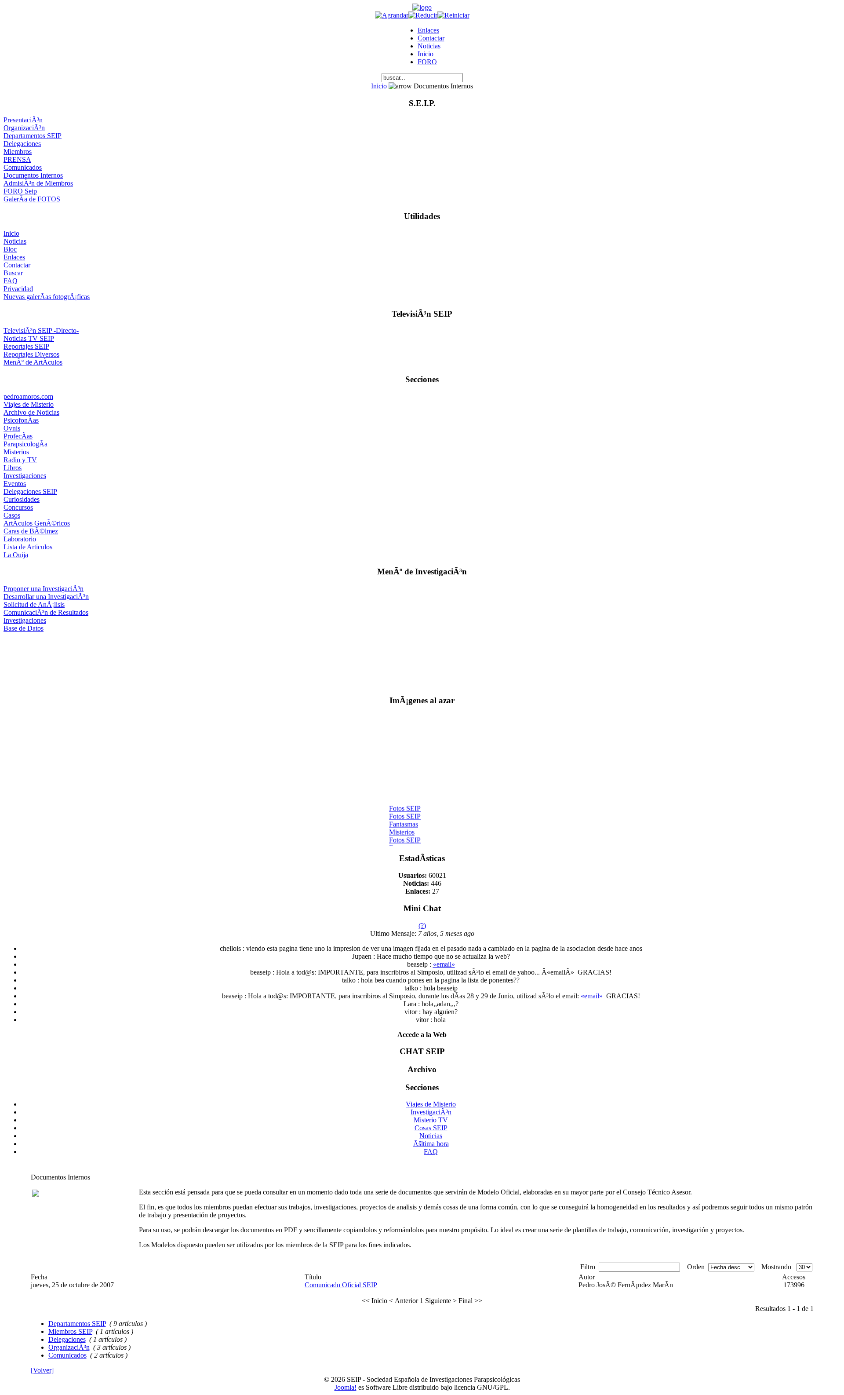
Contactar (431, 38)
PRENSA (17, 159)
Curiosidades (22, 499)
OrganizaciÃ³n (24, 127)
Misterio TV (431, 1120)
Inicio (425, 54)
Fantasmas (403, 820)
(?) (422, 925)
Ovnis (12, 428)
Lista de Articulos (28, 547)
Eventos (15, 483)
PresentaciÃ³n (23, 120)
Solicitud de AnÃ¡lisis (34, 604)
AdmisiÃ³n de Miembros (38, 183)
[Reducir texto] (422, 15)
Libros (13, 467)
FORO (427, 62)
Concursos (18, 507)
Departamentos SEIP (33, 135)
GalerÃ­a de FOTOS (32, 199)
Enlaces (428, 30)
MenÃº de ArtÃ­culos (33, 362)
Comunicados (23, 167)
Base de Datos (24, 628)
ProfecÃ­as (18, 436)
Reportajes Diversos (31, 354)
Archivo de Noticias (31, 412)
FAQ (11, 281)
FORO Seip (20, 191)
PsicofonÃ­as (21, 420)
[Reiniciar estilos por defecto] (453, 15)
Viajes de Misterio (29, 404)
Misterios (16, 452)
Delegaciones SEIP (30, 491)
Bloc (10, 249)
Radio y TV (20, 460)
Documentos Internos (33, 175)
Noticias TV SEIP (29, 338)
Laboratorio (20, 539)
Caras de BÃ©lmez (31, 531)
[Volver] (42, 1370)
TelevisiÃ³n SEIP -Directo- (41, 330)
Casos (12, 515)
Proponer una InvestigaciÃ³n (44, 588)
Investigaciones (25, 475)
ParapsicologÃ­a (25, 444)
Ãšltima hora (431, 1143)
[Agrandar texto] (391, 15)
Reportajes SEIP (26, 346)
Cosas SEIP (431, 1128)
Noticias (429, 46)
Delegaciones (22, 143)
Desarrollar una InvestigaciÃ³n (46, 596)
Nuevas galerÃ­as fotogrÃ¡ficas (47, 296)
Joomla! (346, 1387)
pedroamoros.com (28, 396)
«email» (444, 964)
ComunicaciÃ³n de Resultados (46, 612)
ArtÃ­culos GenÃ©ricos (37, 523)
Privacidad (18, 288)
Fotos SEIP (405, 804)
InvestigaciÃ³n (431, 1112)
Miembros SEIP (70, 1331)
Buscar (13, 273)
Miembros (18, 151)
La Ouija (16, 555)
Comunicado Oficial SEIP (341, 1285)
